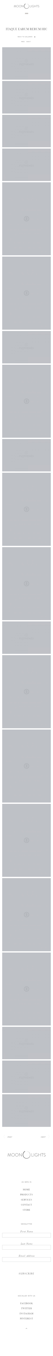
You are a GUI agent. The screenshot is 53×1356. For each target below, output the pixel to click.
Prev (23, 41)
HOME (26, 1189)
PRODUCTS (26, 1194)
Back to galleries (25, 36)
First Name (26, 1231)
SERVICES (26, 1199)
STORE (26, 1209)
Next (29, 41)
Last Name (26, 1243)
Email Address (26, 1255)
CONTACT (26, 1204)
